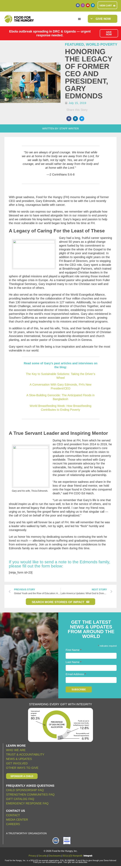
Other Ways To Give (22, 767)
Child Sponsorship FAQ (25, 790)
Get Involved (17, 763)
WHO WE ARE (16, 750)
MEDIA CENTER (17, 819)
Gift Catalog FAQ (20, 799)
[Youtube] (88, 5)
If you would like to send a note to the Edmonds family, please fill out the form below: (59, 564)
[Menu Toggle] (79, 18)
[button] (68, 118)
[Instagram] (83, 5)
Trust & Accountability (25, 754)
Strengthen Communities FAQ (30, 794)
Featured (74, 44)
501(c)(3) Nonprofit (72, 855)
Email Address (76, 674)
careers (13, 824)
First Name (73, 650)
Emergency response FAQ (27, 803)
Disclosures (55, 855)
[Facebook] (78, 5)
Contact (13, 815)
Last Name (73, 662)
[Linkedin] (93, 5)
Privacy (32, 855)
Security (42, 855)
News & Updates (19, 759)
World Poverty (101, 44)
